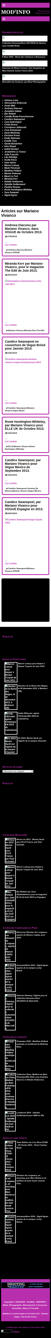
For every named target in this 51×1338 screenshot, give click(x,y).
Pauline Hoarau (12, 187)
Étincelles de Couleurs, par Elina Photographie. (24, 82)
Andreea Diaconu (13, 108)
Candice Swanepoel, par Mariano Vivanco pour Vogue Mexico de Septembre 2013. (23, 465)
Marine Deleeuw (12, 173)
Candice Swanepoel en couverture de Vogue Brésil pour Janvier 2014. (25, 345)
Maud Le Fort (11, 176)
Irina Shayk (10, 146)
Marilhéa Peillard (12, 171)
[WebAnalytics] (6, 1332)
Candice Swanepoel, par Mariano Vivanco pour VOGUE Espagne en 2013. (24, 505)
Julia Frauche (11, 154)
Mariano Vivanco (16, 330)
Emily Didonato (12, 138)
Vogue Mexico (34, 491)
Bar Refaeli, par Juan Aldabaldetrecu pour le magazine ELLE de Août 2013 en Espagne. (31, 894)
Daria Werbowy (12, 133)
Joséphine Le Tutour (15, 152)
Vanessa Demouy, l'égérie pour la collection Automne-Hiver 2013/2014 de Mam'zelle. (31, 998)
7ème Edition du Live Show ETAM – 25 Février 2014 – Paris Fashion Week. (32, 1145)
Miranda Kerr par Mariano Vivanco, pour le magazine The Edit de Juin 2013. (24, 267)
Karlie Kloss (10, 160)
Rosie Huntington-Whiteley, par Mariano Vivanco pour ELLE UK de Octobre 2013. (25, 425)
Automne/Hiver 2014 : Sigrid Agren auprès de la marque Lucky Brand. (32, 968)
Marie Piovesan (12, 168)
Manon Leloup (11, 165)
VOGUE (16, 252)
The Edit (40, 330)
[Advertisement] (25, 600)
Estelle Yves (10, 141)
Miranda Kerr (11, 179)
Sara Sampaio (11, 192)
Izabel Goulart (11, 149)
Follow (16, 1332)
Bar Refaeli (10, 114)
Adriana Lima (11, 100)
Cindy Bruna (10, 124)
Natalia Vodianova (13, 181)
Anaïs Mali (9, 105)
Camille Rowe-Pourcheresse (19, 116)
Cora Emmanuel (12, 130)
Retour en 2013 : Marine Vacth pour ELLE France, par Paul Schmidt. (30, 842)
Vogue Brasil (18, 411)
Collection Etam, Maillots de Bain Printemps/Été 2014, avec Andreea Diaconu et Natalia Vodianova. (32, 1077)
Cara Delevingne (12, 122)
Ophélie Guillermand (14, 184)
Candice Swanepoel (14, 119)
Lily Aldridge (10, 157)
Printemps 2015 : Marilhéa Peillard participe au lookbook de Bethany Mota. (32, 1044)
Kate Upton (10, 162)
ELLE (10, 446)
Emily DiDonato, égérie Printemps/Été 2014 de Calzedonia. (28, 716)
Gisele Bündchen (13, 143)
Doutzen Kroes (12, 135)
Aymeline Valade (12, 111)
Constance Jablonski (15, 127)
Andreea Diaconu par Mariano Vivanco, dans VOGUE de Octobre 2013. (23, 228)
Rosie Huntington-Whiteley (18, 189)
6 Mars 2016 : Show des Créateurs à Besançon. (24, 57)
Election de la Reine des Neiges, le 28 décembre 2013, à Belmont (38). (33, 688)
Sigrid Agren (10, 195)
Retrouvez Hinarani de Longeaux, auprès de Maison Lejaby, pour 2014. (31, 935)
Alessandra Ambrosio (15, 103)
